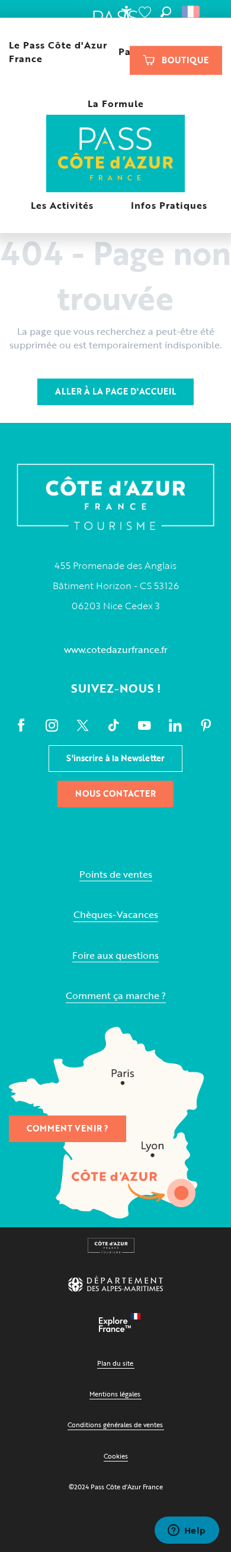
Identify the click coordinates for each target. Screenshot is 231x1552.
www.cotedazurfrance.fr (116, 649)
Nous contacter (115, 793)
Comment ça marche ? (116, 996)
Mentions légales (114, 1394)
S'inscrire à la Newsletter (115, 758)
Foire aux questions (115, 955)
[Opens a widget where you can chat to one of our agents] (186, 1531)
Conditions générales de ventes (115, 1425)
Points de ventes (115, 874)
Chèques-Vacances (115, 915)
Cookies (116, 1456)
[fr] (191, 12)
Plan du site (115, 1363)
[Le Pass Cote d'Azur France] (115, 154)
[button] (166, 12)
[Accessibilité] (126, 12)
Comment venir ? (67, 1128)
